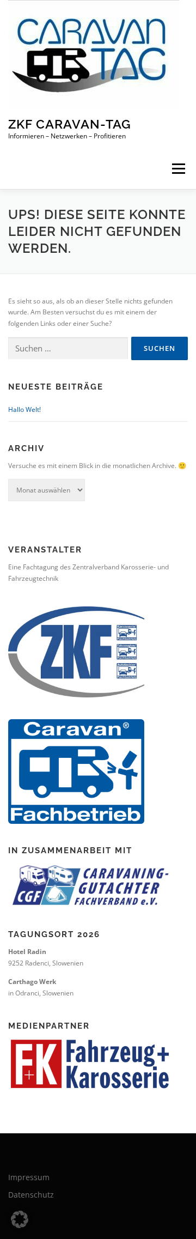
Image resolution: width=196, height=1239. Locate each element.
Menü (177, 168)
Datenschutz (31, 1194)
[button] (19, 1219)
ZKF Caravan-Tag (69, 124)
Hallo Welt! (24, 409)
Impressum (29, 1177)
